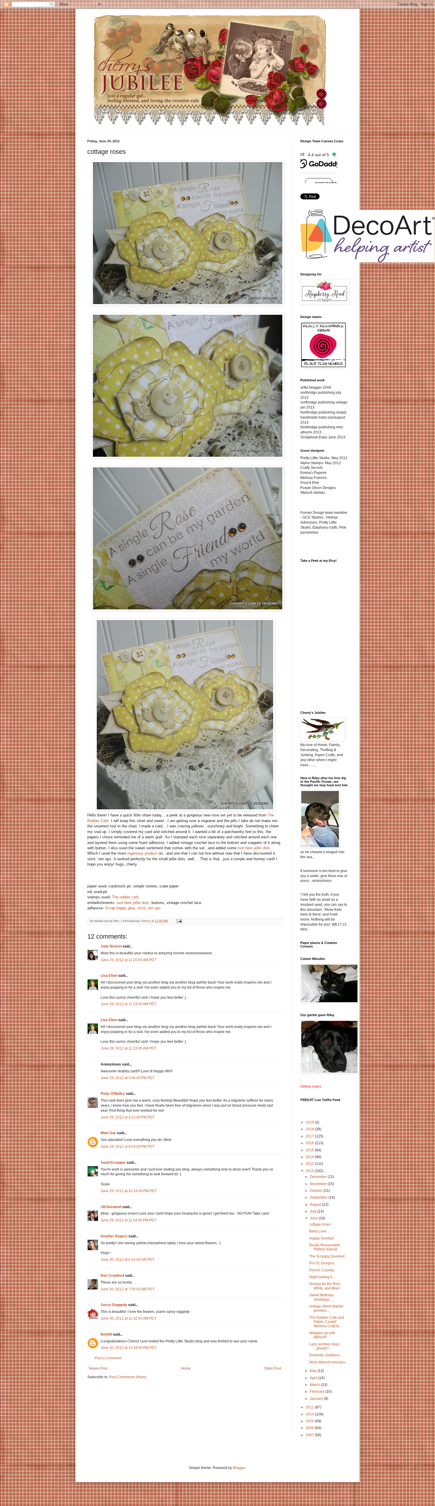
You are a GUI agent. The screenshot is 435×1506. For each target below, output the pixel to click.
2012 (310, 1171)
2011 (310, 1407)
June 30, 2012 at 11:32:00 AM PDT (128, 1318)
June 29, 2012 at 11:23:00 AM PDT (128, 1004)
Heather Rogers (114, 1236)
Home (186, 1368)
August (316, 1204)
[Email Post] (179, 921)
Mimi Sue (108, 1133)
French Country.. (322, 1270)
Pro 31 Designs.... (323, 1263)
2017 (310, 1136)
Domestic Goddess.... (326, 1355)
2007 (310, 1435)
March (315, 1385)
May (314, 1371)
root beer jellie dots (254, 848)
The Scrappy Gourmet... (328, 1256)
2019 (310, 1122)
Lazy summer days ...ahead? (324, 1346)
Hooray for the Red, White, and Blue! (325, 1286)
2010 (310, 1414)
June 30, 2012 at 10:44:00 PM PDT (129, 1348)
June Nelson (111, 946)
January (317, 1399)
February (317, 1391)
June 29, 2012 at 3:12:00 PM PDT (127, 1117)
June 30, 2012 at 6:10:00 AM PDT (127, 1260)
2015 (310, 1150)
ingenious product (142, 853)
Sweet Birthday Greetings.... (321, 1297)
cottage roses (320, 1224)
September (319, 1197)
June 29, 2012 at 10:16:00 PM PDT (129, 1191)
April (314, 1378)
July (313, 1211)
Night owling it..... (322, 1277)
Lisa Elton (109, 976)
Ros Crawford (112, 1275)
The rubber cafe (125, 897)
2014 (310, 1157)
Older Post (272, 1368)
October (316, 1191)
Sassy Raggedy (114, 1305)
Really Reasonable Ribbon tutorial (324, 1247)
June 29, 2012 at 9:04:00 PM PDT (127, 1147)
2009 (310, 1421)
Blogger (239, 1468)
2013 (310, 1164)
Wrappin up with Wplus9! (322, 1335)
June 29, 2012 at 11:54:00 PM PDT (128, 1220)
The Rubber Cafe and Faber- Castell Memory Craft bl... (326, 1321)
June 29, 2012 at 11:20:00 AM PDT (128, 960)
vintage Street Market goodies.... (326, 1308)
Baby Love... (319, 1231)
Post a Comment (108, 1358)
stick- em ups (149, 908)
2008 (310, 1428)
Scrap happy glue (120, 908)
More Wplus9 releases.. (328, 1362)
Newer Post (98, 1368)
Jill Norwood (111, 1207)
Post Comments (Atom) (127, 1377)
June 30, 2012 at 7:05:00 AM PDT (127, 1289)
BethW (106, 1334)
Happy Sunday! (321, 1238)
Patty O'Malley (113, 1094)
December (319, 1177)
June (314, 1218)
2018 (310, 1129)
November (319, 1184)
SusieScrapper (113, 1162)
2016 (310, 1143)
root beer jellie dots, (133, 902)
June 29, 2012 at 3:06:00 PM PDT (127, 1078)
